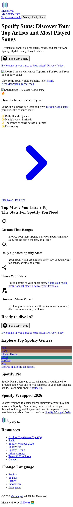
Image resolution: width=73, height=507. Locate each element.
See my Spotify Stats (34, 17)
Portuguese (15, 487)
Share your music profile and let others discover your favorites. (38, 284)
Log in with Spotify (18, 58)
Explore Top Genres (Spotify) (25, 437)
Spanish (13, 477)
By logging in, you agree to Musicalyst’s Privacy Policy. (32, 65)
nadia (50, 80)
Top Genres (8, 17)
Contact (13, 459)
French (12, 480)
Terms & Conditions (20, 456)
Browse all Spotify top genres (18, 366)
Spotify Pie (36, 387)
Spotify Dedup (17, 449)
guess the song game (57, 106)
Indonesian (15, 483)
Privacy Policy (17, 453)
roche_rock (27, 83)
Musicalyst (17, 496)
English (13, 474)
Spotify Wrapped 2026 (58, 412)
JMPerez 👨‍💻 (27, 502)
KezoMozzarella (10, 83)
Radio (18, 17)
